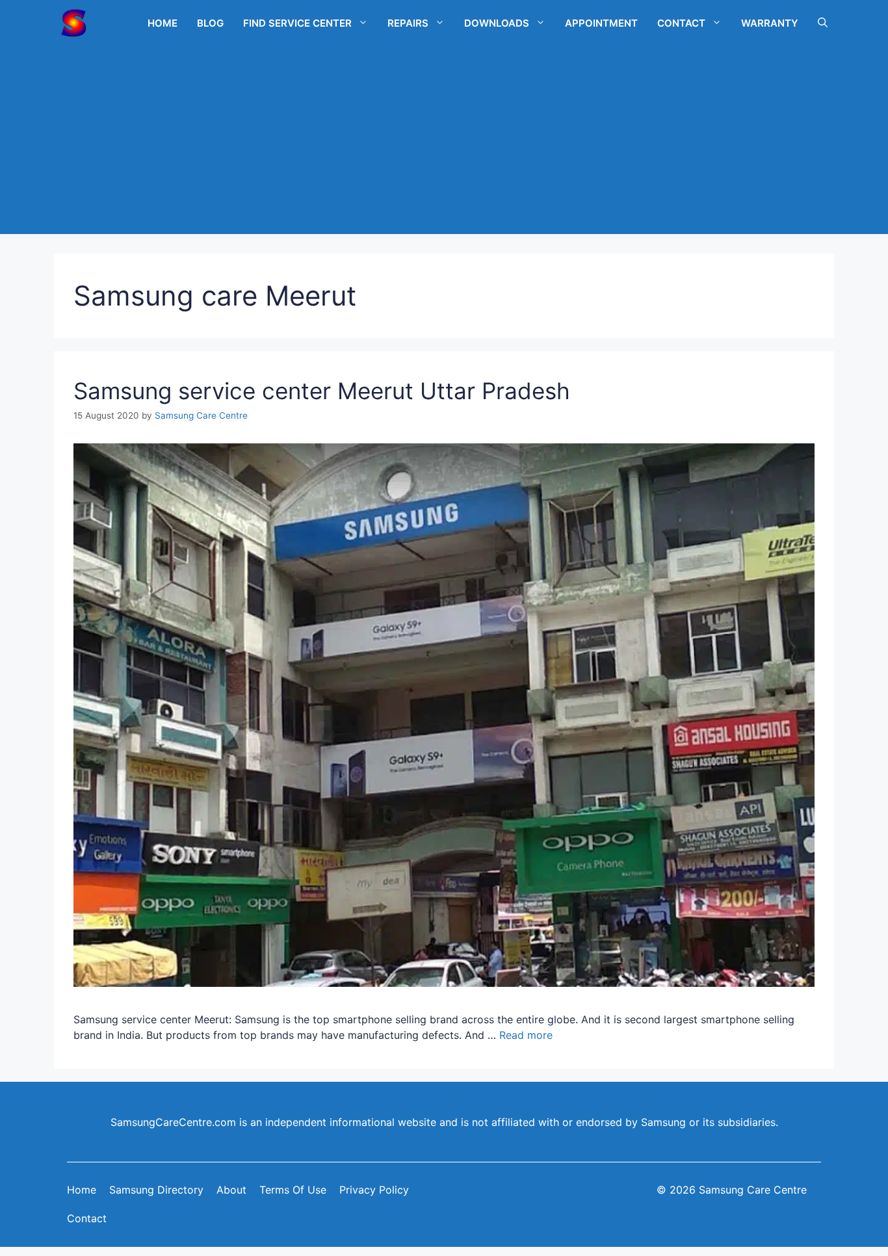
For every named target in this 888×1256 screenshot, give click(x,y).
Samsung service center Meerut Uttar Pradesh (321, 390)
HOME (162, 23)
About (231, 1189)
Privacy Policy (374, 1189)
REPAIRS (407, 23)
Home (81, 1189)
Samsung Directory (156, 1189)
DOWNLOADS (496, 23)
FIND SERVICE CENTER (297, 23)
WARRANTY (769, 23)
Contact (87, 1218)
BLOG (210, 23)
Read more (526, 1034)
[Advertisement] (444, 143)
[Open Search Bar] (822, 23)
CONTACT (681, 23)
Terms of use (292, 1189)
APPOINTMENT (601, 23)
